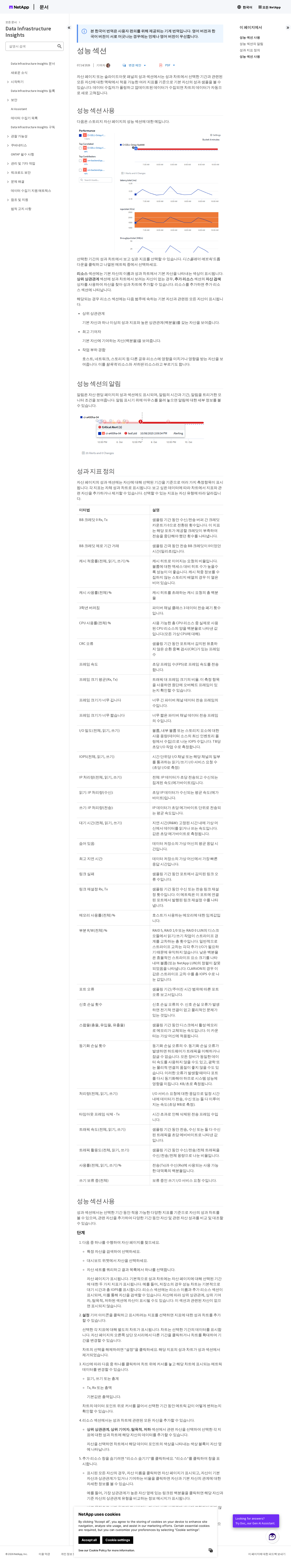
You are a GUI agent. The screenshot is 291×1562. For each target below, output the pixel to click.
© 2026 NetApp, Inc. (16, 1554)
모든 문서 (11, 22)
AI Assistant (19, 109)
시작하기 (17, 82)
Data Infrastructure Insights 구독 (33, 127)
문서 (44, 7)
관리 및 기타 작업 (23, 163)
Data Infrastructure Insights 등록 (33, 91)
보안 (14, 100)
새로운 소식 (19, 73)
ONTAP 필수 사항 (22, 154)
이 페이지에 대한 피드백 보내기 (267, 1554)
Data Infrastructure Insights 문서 (33, 63)
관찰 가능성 (19, 136)
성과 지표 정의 (250, 50)
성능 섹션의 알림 (251, 44)
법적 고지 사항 (21, 209)
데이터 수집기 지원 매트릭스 (31, 191)
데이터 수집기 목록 (24, 118)
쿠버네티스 (19, 145)
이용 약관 (44, 1554)
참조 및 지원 (19, 200)
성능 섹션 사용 (250, 37)
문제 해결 (17, 181)
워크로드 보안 (21, 172)
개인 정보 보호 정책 (72, 1554)
